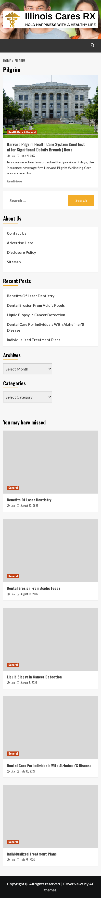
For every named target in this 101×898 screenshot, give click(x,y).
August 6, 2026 (29, 683)
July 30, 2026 (28, 771)
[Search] (92, 45)
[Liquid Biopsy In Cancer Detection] (50, 639)
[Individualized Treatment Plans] (50, 816)
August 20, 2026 (29, 505)
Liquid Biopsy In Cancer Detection (36, 315)
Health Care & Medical (22, 132)
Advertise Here (20, 243)
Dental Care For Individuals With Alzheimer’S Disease (45, 327)
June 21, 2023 (28, 156)
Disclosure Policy (21, 252)
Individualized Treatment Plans (33, 340)
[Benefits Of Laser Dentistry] (50, 462)
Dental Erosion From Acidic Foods (36, 305)
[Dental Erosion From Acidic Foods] (50, 550)
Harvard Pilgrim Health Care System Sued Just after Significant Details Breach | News (46, 147)
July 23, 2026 (28, 860)
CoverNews (73, 883)
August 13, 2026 (29, 594)
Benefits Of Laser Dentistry (30, 296)
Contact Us (16, 233)
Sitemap (14, 262)
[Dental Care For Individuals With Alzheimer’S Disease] (50, 727)
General (13, 488)
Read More (14, 181)
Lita (13, 156)
